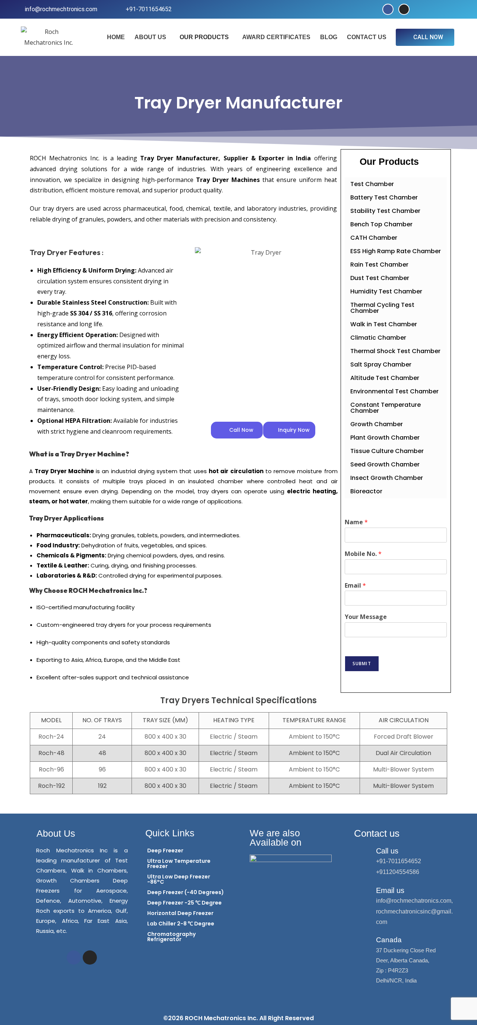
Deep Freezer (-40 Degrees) (185, 892)
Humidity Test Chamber (386, 291)
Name (356, 522)
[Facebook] (388, 9)
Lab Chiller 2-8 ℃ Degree (180, 923)
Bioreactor (366, 491)
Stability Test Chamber (385, 211)
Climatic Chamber (378, 337)
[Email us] (363, 891)
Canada (389, 940)
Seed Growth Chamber (385, 464)
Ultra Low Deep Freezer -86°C (178, 879)
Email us (390, 890)
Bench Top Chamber (381, 224)
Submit (362, 663)
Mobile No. (363, 554)
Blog (328, 37)
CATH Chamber (373, 237)
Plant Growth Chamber (385, 437)
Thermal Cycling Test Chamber (382, 308)
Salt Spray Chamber (380, 364)
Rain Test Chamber (379, 264)
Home (116, 37)
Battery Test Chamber (384, 197)
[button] (152, 37)
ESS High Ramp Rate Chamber (395, 251)
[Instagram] (404, 9)
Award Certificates (276, 37)
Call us (387, 851)
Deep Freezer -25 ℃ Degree (184, 902)
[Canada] (363, 941)
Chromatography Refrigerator (171, 936)
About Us (150, 37)
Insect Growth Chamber (386, 478)
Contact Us (366, 37)
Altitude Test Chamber (384, 378)
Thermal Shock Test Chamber (395, 351)
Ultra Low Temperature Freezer (179, 863)
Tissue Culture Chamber (387, 451)
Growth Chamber (376, 424)
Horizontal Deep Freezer (180, 913)
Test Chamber (372, 184)
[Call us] (363, 852)
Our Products (204, 37)
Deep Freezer (165, 850)
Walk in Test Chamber (383, 324)
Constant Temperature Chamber (385, 407)
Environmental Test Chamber (394, 391)
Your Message (366, 617)
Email (355, 585)
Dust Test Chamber (379, 278)
